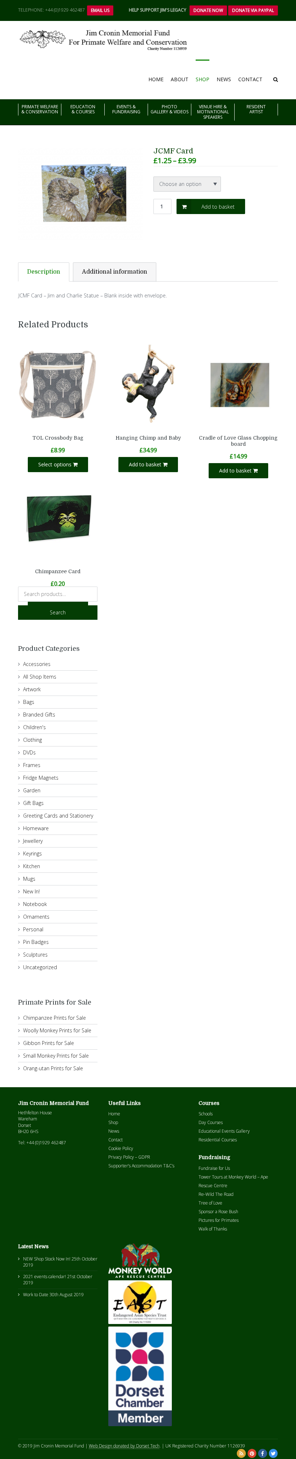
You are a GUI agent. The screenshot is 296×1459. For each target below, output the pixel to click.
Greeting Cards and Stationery (58, 815)
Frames (31, 765)
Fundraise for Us (214, 1168)
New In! (31, 891)
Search (58, 612)
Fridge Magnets (40, 777)
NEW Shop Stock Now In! (46, 1259)
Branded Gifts (39, 714)
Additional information (114, 272)
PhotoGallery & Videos (169, 109)
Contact (250, 79)
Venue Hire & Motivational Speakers (213, 112)
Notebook (35, 904)
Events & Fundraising (126, 109)
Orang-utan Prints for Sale (53, 1068)
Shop (202, 79)
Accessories (37, 664)
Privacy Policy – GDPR (129, 1157)
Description (43, 272)
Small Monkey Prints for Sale (56, 1055)
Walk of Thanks (213, 1229)
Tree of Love (210, 1203)
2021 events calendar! (44, 1276)
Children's (34, 727)
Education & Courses (82, 109)
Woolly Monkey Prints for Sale (57, 1030)
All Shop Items (39, 676)
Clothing (32, 739)
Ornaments (36, 916)
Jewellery (33, 840)
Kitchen (31, 866)
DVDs (29, 752)
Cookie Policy (120, 1148)
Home (156, 79)
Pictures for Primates (219, 1220)
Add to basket (218, 206)
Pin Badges (36, 941)
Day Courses (211, 1122)
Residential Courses (218, 1140)
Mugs (29, 878)
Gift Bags (33, 803)
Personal (33, 929)
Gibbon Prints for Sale (48, 1043)
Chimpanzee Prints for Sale (54, 1017)
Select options (55, 464)
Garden (31, 790)
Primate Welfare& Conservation (39, 109)
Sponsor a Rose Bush (218, 1211)
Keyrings (32, 853)
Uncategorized (40, 967)
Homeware (36, 828)
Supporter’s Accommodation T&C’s (141, 1166)
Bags (28, 701)
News (224, 79)
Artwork (32, 689)
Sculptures (35, 954)
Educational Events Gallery (224, 1131)
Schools (206, 1114)
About (179, 79)
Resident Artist (256, 109)
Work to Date (35, 1295)
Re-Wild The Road (216, 1194)
